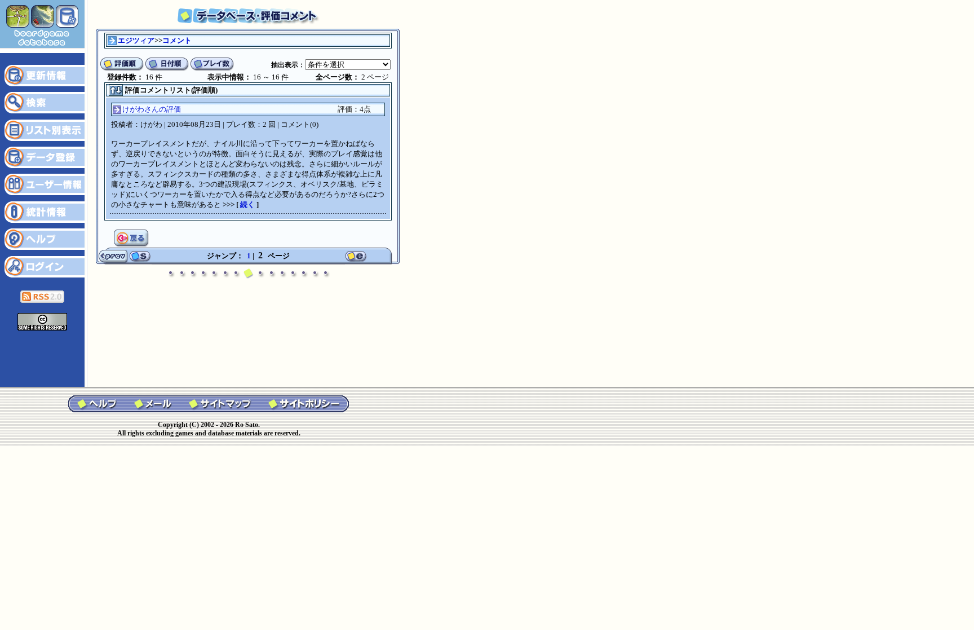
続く (247, 204)
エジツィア (136, 40)
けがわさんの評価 (151, 109)
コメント (177, 40)
